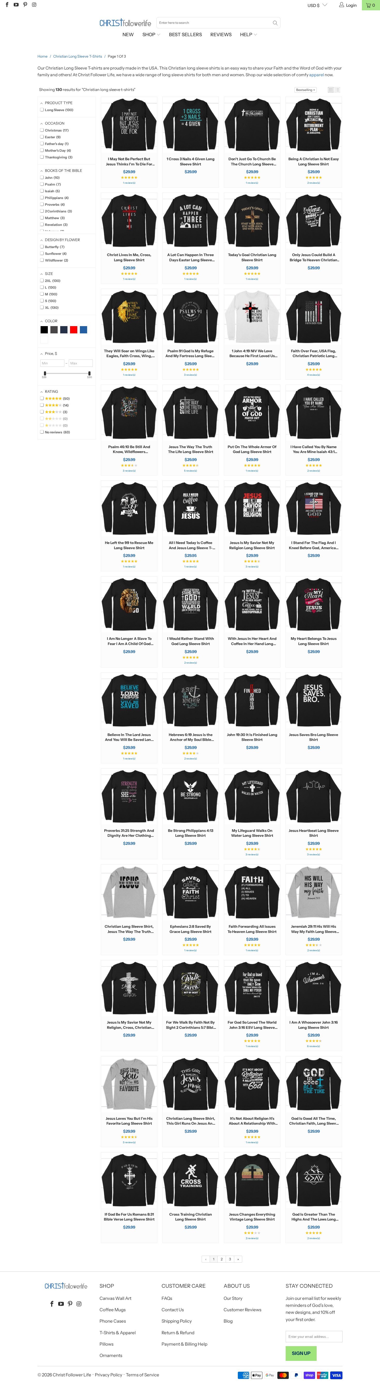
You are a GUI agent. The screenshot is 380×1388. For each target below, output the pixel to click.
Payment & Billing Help (184, 1344)
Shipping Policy (177, 1321)
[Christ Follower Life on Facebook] (7, 5)
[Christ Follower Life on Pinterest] (25, 5)
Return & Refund (178, 1332)
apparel (316, 74)
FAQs (167, 1298)
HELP (246, 34)
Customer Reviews (242, 1309)
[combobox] (218, 22)
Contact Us (173, 1309)
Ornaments (111, 1355)
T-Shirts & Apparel (118, 1332)
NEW (128, 34)
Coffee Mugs (113, 1309)
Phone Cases (113, 1321)
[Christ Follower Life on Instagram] (34, 5)
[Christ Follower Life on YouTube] (16, 5)
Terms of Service (142, 1374)
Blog (228, 1321)
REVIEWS (221, 34)
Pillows (106, 1344)
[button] (330, 90)
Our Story (233, 1298)
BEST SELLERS (185, 34)
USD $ (314, 5)
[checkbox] (44, 330)
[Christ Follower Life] (125, 22)
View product (129, 141)
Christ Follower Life (72, 1374)
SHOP (149, 34)
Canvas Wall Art (115, 1298)
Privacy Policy (108, 1374)
